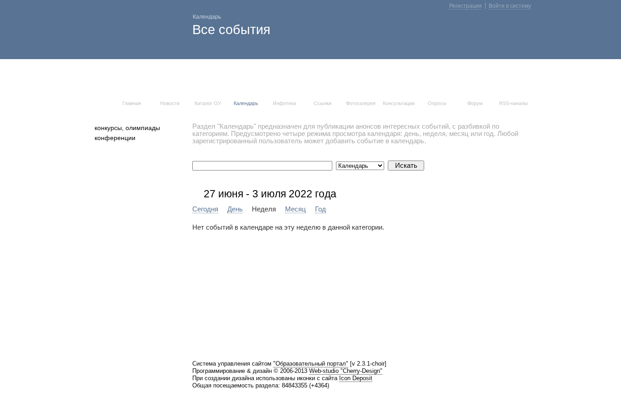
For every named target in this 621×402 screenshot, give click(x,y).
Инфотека (284, 103)
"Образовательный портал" (310, 363)
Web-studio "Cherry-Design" (345, 370)
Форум (475, 103)
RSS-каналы (513, 103)
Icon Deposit (355, 378)
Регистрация (465, 6)
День (235, 209)
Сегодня (205, 209)
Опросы (437, 103)
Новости (170, 103)
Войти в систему (510, 6)
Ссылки (322, 103)
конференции (115, 137)
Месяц (295, 209)
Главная (131, 103)
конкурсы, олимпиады (127, 127)
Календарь (246, 103)
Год (320, 209)
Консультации (399, 103)
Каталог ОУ (208, 103)
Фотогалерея (361, 103)
